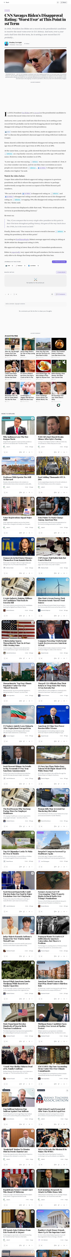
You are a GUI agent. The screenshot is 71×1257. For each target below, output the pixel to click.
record (37, 113)
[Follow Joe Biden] (38, 266)
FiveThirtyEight (22, 239)
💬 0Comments (60, 294)
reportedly (15, 252)
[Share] (24, 452)
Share (64, 2)
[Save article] (57, 2)
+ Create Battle (61, 272)
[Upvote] (11, 294)
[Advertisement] (35, 96)
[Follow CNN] (12, 266)
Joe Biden (26, 113)
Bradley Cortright (15, 42)
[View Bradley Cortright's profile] (6, 44)
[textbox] (35, 304)
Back (7, 2)
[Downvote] (5, 294)
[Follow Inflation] (24, 266)
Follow (27, 43)
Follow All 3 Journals (60, 261)
